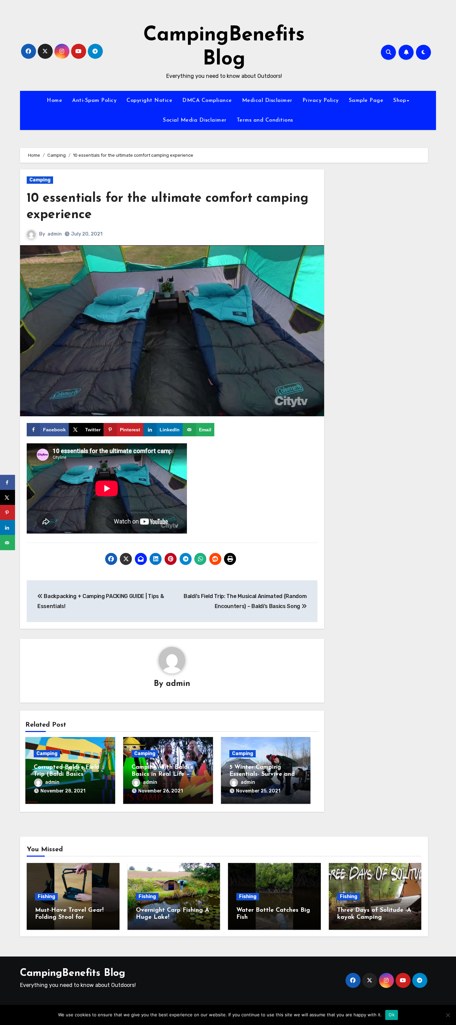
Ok (392, 1014)
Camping (39, 180)
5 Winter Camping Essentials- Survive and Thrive (262, 774)
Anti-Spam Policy (94, 100)
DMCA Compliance (207, 100)
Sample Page (366, 100)
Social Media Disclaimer (195, 120)
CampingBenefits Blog (72, 973)
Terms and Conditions (265, 120)
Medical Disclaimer (267, 100)
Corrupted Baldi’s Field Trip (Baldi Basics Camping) (66, 774)
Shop (399, 100)
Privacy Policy (320, 100)
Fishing (46, 896)
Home (54, 100)
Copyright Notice (149, 100)
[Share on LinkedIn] (7, 527)
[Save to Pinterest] (7, 512)
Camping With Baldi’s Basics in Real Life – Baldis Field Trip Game (164, 774)
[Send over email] (7, 542)
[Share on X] (7, 497)
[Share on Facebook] (7, 482)
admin (54, 234)
